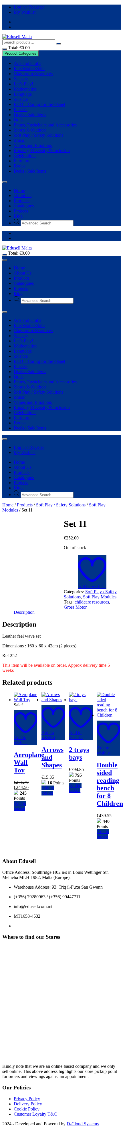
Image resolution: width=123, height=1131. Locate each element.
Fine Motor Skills (29, 68)
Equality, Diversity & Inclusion (42, 150)
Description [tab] (24, 612)
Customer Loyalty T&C (35, 1114)
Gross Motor (75, 607)
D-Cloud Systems (83, 1123)
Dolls (18, 119)
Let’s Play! (23, 83)
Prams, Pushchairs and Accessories (45, 124)
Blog (18, 216)
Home (19, 190)
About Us (22, 195)
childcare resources (92, 602)
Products (21, 200)
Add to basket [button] (20, 806)
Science (21, 99)
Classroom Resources (33, 73)
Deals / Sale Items (30, 114)
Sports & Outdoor (30, 130)
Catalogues (24, 205)
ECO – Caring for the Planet (39, 104)
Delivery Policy (28, 1103)
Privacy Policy (27, 1098)
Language (23, 94)
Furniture (22, 160)
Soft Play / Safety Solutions (38, 135)
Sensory (21, 78)
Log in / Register (29, 7)
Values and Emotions (33, 145)
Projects (21, 210)
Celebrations (25, 155)
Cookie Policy (26, 1109)
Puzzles (20, 109)
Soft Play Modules (99, 596)
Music (19, 140)
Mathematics (25, 89)
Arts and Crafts (27, 63)
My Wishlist (24, 12)
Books (19, 165)
